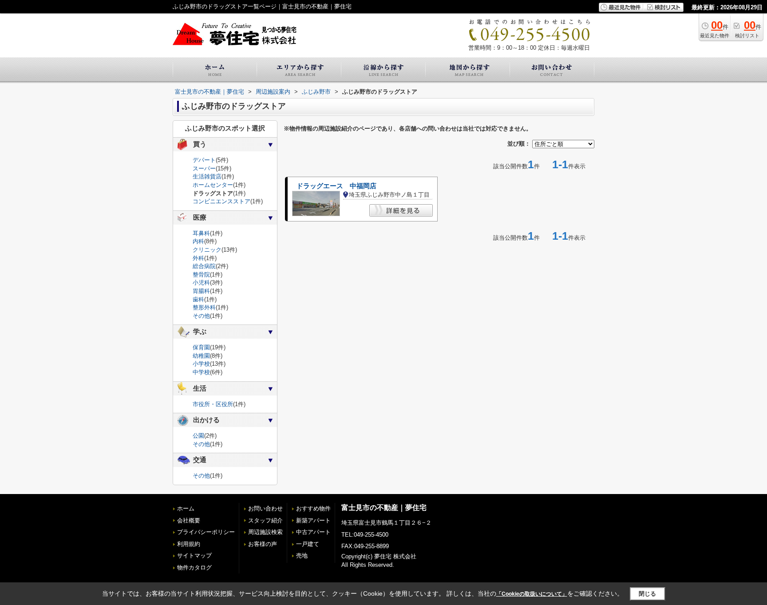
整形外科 (204, 307)
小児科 (201, 282)
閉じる (647, 593)
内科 (198, 241)
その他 (201, 315)
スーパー (204, 168)
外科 (198, 258)
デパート (204, 160)
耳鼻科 (201, 233)
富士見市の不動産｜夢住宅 (384, 507)
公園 (198, 435)
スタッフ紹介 (265, 520)
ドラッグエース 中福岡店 (336, 186)
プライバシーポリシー (206, 532)
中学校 (201, 372)
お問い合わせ (265, 508)
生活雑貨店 (207, 176)
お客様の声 (262, 544)
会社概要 (188, 520)
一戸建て (307, 544)
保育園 (201, 347)
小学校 (201, 363)
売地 (302, 555)
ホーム (185, 508)
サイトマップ (194, 555)
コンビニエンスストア (221, 201)
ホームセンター (213, 185)
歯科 (198, 299)
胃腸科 (201, 291)
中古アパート (313, 532)
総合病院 (204, 266)
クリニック (207, 249)
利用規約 (188, 544)
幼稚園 (201, 355)
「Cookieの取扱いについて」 (531, 594)
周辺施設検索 (265, 532)
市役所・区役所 (213, 404)
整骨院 (201, 274)
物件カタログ (194, 567)
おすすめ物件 (313, 508)
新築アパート (313, 520)
